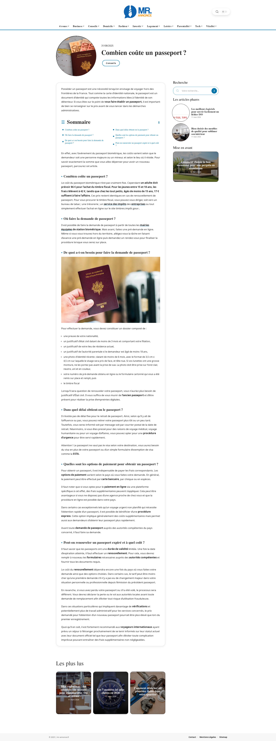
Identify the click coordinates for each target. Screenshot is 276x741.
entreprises (138, 204)
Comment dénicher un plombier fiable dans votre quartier (148, 690)
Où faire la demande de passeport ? (79, 135)
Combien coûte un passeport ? (77, 129)
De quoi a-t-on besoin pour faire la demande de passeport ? (84, 141)
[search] (217, 12)
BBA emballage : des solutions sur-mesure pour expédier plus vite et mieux (73, 690)
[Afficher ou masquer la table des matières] (125, 122)
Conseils (111, 63)
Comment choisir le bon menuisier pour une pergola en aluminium (196, 164)
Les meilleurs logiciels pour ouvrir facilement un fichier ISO (205, 111)
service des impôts (115, 204)
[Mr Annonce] (138, 11)
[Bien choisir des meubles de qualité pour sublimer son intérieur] (180, 132)
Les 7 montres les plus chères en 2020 (110, 690)
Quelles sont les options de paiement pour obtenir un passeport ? (137, 136)
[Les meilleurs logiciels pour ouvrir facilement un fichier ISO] (180, 112)
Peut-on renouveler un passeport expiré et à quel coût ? (137, 144)
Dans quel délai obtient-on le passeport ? (132, 129)
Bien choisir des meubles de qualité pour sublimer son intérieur (204, 131)
